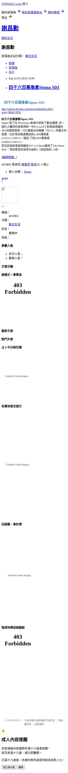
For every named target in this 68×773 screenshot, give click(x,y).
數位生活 (31, 56)
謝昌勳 (10, 28)
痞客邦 (25, 164)
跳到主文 (7, 38)
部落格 (13, 67)
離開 (20, 767)
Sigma (27, 171)
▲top (4, 178)
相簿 (12, 63)
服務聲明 (39, 724)
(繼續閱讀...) (9, 157)
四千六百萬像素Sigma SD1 (34, 87)
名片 (12, 72)
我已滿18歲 (9, 767)
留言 (34, 164)
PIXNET (17, 720)
